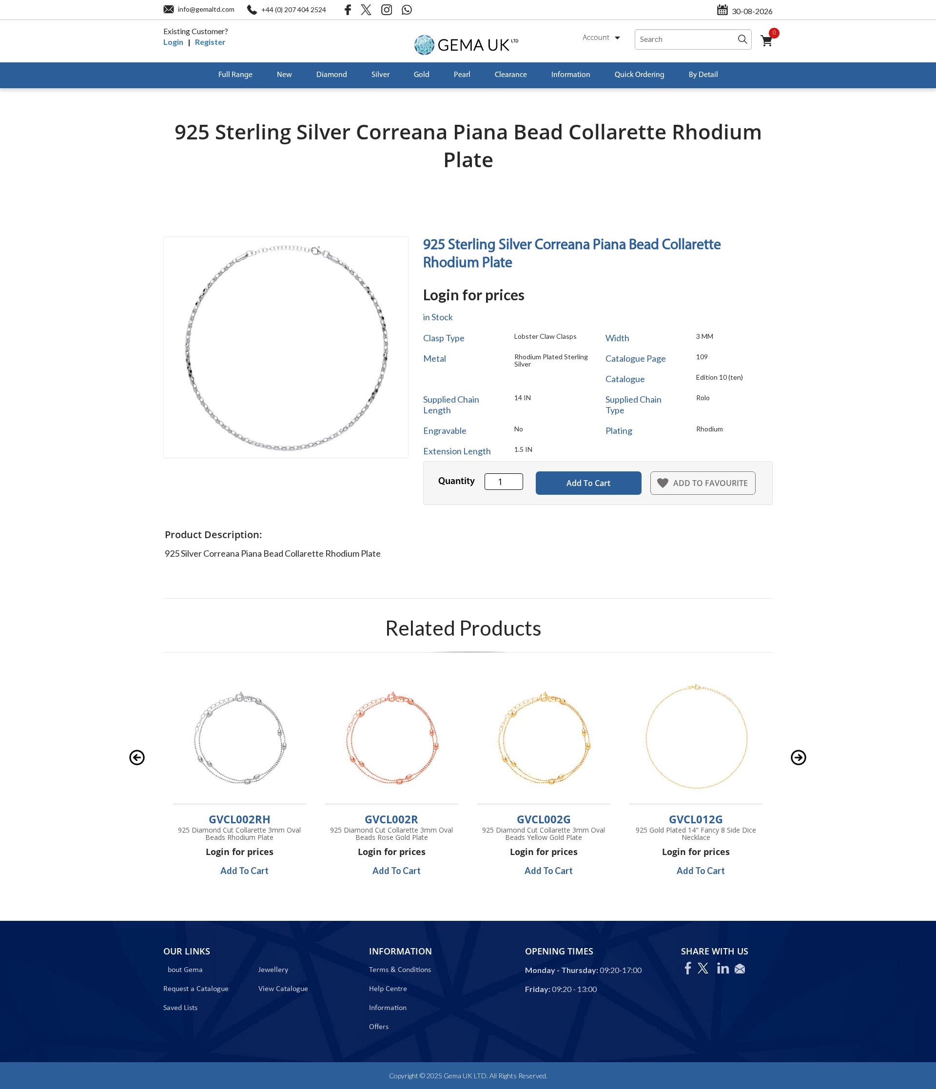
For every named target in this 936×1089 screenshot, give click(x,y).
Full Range (235, 75)
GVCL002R (391, 819)
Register (210, 41)
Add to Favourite (710, 483)
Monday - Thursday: (561, 969)
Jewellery (273, 970)
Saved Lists (180, 1008)
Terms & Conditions (400, 970)
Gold (421, 75)
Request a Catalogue (196, 989)
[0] (770, 46)
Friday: (537, 988)
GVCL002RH (240, 819)
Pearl (462, 75)
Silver (380, 75)
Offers (379, 1027)
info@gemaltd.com (206, 9)
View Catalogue (283, 989)
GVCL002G (544, 819)
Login (173, 41)
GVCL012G (696, 819)
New (284, 75)
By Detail (703, 75)
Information (570, 75)
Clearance (511, 75)
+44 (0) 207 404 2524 (293, 9)
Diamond (331, 75)
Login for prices (474, 294)
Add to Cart (588, 483)
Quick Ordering (639, 75)
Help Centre (388, 989)
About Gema (183, 970)
